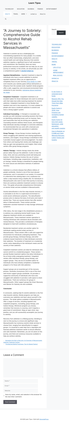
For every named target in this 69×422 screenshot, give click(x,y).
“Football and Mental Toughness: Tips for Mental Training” (21, 344)
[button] (5, 19)
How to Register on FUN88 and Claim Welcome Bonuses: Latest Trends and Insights (58, 135)
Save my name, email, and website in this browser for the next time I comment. (23, 396)
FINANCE (40, 9)
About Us (42, 14)
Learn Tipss (34, 3)
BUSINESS (31, 9)
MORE (23, 14)
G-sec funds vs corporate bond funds (57, 94)
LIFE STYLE (57, 67)
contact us (33, 14)
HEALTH (7, 14)
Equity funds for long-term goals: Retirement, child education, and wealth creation (58, 124)
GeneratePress (44, 419)
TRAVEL (15, 14)
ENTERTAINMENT (51, 9)
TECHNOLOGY (9, 9)
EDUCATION (20, 9)
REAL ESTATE (57, 75)
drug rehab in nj (32, 81)
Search (54, 29)
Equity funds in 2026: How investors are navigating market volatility (58, 112)
